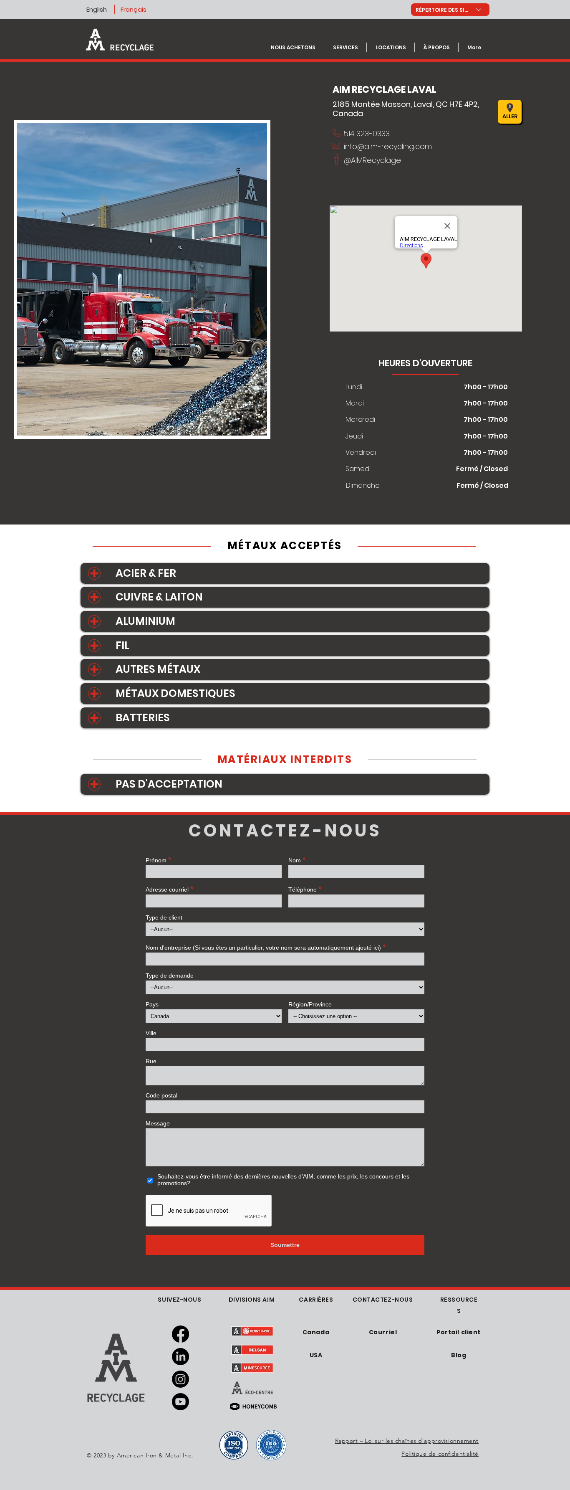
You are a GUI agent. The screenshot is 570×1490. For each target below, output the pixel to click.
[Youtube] (180, 1401)
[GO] (413, 112)
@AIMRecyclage (372, 160)
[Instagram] (180, 1379)
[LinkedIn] (180, 1356)
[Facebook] (180, 1334)
